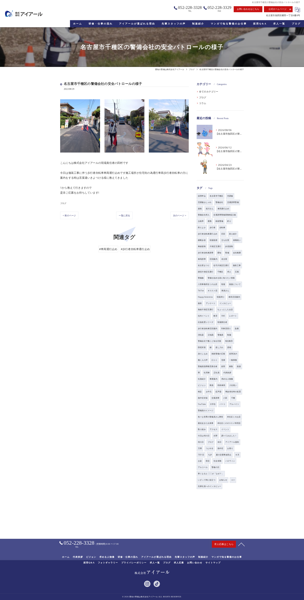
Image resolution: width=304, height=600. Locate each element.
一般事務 (233, 360)
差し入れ (219, 347)
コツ (233, 480)
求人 (229, 271)
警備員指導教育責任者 (207, 366)
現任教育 (229, 341)
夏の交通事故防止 (223, 454)
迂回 (223, 233)
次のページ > (179, 215)
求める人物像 (227, 379)
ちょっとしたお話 (225, 309)
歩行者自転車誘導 (205, 252)
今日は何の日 (203, 435)
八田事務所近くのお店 (207, 284)
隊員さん (225, 290)
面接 (239, 366)
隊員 (211, 385)
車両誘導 (202, 259)
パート (222, 404)
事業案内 (213, 379)
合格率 (201, 221)
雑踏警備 (219, 221)
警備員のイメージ (205, 410)
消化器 (201, 334)
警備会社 (219, 202)
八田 (225, 398)
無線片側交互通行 (205, 309)
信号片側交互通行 (221, 265)
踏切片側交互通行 (205, 271)
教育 (215, 315)
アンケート (210, 303)
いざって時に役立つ (206, 480)
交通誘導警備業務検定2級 (224, 214)
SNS (223, 315)
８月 (237, 454)
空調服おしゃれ (204, 202)
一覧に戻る (124, 215)
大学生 (213, 404)
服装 (200, 303)
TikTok (201, 290)
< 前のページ (69, 215)
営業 (223, 360)
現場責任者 (222, 322)
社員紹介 (202, 379)
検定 (200, 391)
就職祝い (237, 240)
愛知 (219, 252)
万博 (200, 448)
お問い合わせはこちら (248, 9)
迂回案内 (213, 259)
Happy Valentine (205, 297)
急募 (237, 328)
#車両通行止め (108, 249)
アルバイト (234, 404)
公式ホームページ (278, 9)
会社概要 (237, 252)
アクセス (213, 429)
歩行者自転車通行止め (207, 233)
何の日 (201, 442)
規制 (200, 208)
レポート (233, 315)
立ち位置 (225, 240)
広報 (237, 271)
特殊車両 (221, 385)
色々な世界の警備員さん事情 (210, 416)
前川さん (210, 208)
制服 (229, 334)
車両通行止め (223, 208)
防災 (208, 461)
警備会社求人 (203, 214)
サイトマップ (213, 562)
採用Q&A (233, 353)
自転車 (222, 227)
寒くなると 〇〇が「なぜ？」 (211, 473)
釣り (229, 221)
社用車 (207, 372)
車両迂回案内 (234, 297)
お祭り (230, 448)
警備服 (201, 278)
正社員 (216, 372)
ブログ (63, 203)
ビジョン (202, 385)
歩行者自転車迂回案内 (207, 328)
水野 (215, 435)
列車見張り (226, 328)
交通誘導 (215, 398)
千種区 (220, 271)
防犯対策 (202, 347)
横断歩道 (202, 240)
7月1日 (201, 454)
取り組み (202, 429)
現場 (223, 284)
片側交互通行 (215, 246)
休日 (219, 442)
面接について (235, 284)
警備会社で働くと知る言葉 (209, 341)
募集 (231, 366)
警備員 (220, 334)
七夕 (210, 454)
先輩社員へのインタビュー (209, 486)
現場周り (221, 297)
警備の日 (215, 467)
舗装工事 (237, 265)
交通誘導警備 (233, 202)
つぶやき (210, 448)
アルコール (203, 467)
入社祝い (233, 385)
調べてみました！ (229, 435)
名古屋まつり (203, 265)
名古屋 (224, 259)
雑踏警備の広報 (218, 353)
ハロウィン (230, 461)
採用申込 (202, 196)
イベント (225, 429)
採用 (223, 366)
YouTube (202, 404)
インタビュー (225, 303)
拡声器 (218, 391)
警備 (227, 252)
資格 (229, 347)
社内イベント (203, 315)
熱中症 (220, 448)
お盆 (200, 461)
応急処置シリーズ (205, 322)
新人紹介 (233, 233)
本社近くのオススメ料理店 (229, 423)
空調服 (230, 196)
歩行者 (212, 227)
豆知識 (211, 334)
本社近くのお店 (234, 416)
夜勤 (210, 221)
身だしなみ (203, 353)
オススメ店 (212, 290)
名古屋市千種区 (216, 196)
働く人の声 (203, 360)
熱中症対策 (203, 398)
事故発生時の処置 (233, 391)
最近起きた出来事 (205, 423)
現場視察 (213, 240)
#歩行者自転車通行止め (135, 249)
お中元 (209, 391)
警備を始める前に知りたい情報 (221, 278)
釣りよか (202, 227)
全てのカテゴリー (208, 91)
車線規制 (202, 246)
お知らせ (223, 480)
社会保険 (217, 461)
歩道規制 (229, 246)
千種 (233, 398)
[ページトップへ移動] (241, 544)
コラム (202, 103)
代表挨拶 (227, 372)
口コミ (214, 360)
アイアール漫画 (232, 442)
